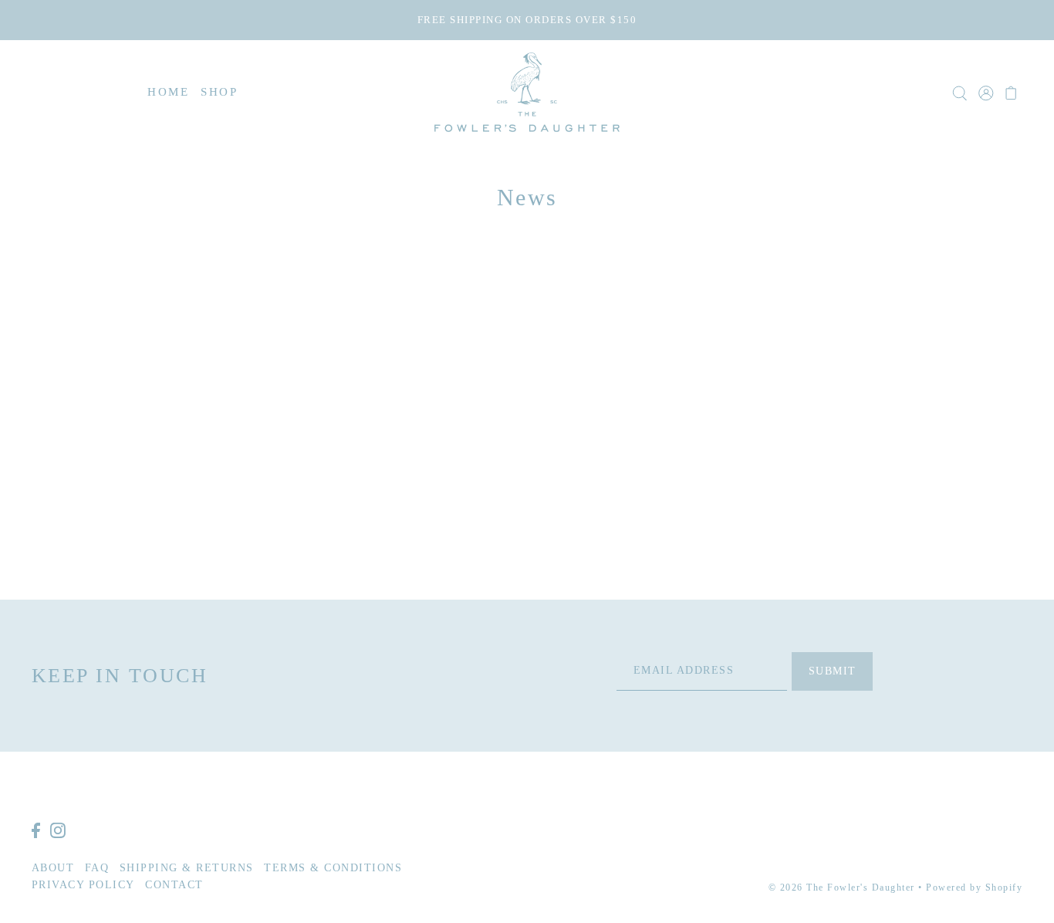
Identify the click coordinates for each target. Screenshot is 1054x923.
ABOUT (53, 868)
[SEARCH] (960, 91)
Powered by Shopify (974, 887)
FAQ (97, 868)
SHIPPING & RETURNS (187, 868)
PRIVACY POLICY (83, 885)
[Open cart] (1012, 91)
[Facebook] (36, 829)
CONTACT (174, 885)
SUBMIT (832, 670)
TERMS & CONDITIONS (333, 868)
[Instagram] (58, 829)
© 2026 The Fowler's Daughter (842, 887)
